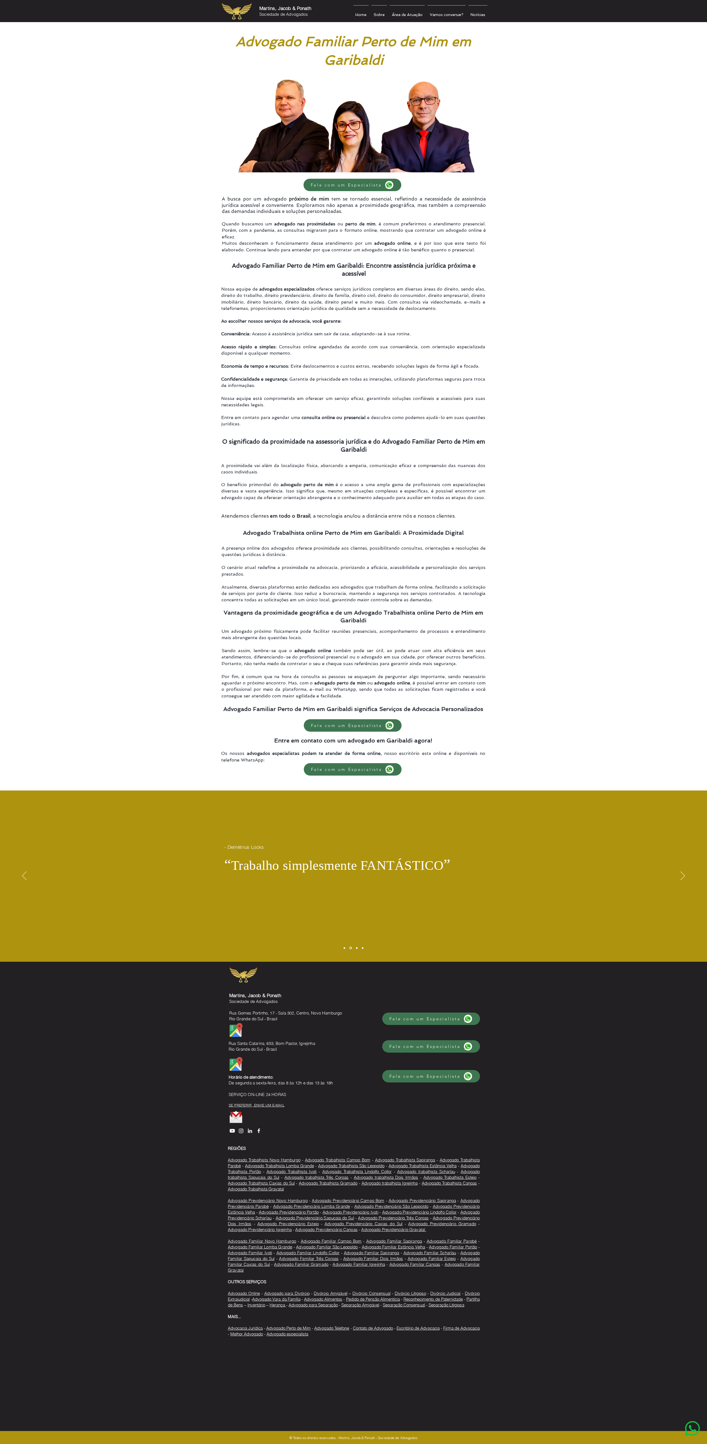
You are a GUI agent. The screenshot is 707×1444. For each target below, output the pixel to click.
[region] (681, 1418)
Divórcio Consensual (371, 1293)
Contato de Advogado (373, 1328)
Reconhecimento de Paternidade (433, 1299)
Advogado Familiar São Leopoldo (327, 1247)
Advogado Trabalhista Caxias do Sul (261, 1183)
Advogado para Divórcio (287, 1293)
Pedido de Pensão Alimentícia (373, 1299)
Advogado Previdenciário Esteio (288, 1223)
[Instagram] (241, 1131)
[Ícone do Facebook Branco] (259, 1131)
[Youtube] (232, 1131)
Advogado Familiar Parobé (452, 1241)
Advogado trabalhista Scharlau (426, 1171)
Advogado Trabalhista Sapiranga (405, 1160)
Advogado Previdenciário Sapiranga (422, 1200)
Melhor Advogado (246, 1334)
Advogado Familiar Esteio (432, 1258)
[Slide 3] (356, 948)
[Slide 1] (344, 948)
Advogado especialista (287, 1334)
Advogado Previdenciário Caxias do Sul (363, 1223)
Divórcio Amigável (330, 1293)
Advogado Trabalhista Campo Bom (337, 1160)
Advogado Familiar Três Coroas (309, 1258)
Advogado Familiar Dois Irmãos (373, 1258)
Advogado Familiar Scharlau (429, 1252)
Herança (278, 1305)
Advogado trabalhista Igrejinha (390, 1183)
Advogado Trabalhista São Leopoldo (351, 1165)
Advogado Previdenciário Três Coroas (393, 1218)
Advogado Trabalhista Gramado (328, 1183)
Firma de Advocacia (461, 1328)
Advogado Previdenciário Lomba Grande (311, 1206)
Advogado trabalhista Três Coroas (316, 1177)
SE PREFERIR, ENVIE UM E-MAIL (256, 1105)
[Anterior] (24, 876)
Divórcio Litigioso (410, 1293)
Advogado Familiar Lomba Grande (260, 1247)
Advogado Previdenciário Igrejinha (260, 1229)
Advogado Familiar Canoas (414, 1264)
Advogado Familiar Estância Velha (393, 1247)
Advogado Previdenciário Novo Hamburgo (268, 1200)
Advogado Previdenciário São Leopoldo (391, 1206)
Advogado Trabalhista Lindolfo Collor (357, 1171)
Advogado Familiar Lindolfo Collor (308, 1252)
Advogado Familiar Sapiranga (394, 1241)
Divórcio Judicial (445, 1293)
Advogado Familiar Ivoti (250, 1252)
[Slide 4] (362, 948)
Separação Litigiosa (446, 1305)
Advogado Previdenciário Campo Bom (348, 1200)
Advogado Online (244, 1293)
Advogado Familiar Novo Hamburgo (262, 1241)
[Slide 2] (350, 948)
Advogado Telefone (331, 1328)
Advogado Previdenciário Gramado (442, 1223)
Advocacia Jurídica (245, 1328)
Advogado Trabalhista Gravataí (256, 1189)
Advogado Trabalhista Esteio (450, 1177)
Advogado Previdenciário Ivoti (350, 1212)
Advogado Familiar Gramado (301, 1264)
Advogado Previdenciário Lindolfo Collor (419, 1212)
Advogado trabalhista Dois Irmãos (386, 1177)
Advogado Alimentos (323, 1299)
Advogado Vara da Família (276, 1299)
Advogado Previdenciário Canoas (326, 1229)
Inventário (256, 1305)
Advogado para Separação (313, 1305)
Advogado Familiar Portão (453, 1247)
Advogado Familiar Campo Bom (331, 1241)
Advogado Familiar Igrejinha (359, 1264)
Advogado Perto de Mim (288, 1328)
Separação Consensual (404, 1305)
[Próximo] (682, 876)
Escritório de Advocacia (418, 1328)
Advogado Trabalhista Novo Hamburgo (264, 1160)
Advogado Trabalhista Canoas (449, 1183)
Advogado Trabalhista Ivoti (291, 1171)
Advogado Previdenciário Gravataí (393, 1229)
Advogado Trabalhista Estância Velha (423, 1165)
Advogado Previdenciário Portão (289, 1212)
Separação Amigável (360, 1305)
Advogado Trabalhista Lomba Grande (279, 1165)
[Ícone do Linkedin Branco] (250, 1131)
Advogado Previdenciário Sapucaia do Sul (315, 1218)
